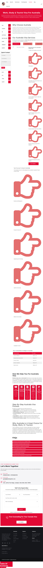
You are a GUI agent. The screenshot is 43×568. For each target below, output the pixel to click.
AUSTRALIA (4, 35)
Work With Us (5, 551)
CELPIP (3, 81)
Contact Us (8, 6)
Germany (15, 535)
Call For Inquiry (5, 473)
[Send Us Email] (1, 478)
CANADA (3, 28)
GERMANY (4, 44)
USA (2, 25)
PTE (2, 75)
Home (7, 2)
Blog (34, 2)
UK (2, 31)
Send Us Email (5, 477)
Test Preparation (24, 2)
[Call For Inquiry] (1, 474)
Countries (30, 2)
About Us (11, 2)
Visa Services (17, 2)
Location (4, 481)
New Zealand (16, 538)
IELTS (3, 72)
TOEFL (3, 78)
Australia (15, 533)
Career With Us (5, 553)
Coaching (24, 535)
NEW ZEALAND (4, 38)
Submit (3, 67)
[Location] (1, 482)
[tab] (15, 44)
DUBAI (3, 41)
